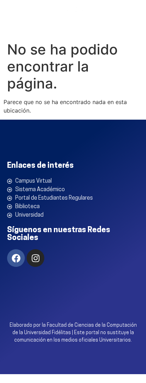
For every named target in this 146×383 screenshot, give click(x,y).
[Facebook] (16, 258)
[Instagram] (35, 258)
